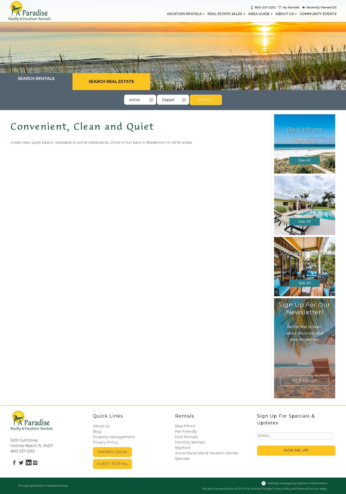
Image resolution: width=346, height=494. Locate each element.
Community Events (318, 14)
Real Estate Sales (224, 14)
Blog (97, 431)
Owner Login (112, 452)
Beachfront (185, 426)
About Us (285, 14)
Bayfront (183, 448)
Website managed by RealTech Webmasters (297, 483)
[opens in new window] (14, 462)
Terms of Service (308, 488)
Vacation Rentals (184, 14)
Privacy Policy (105, 442)
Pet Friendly (186, 431)
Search (206, 100)
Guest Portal (112, 464)
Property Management (114, 437)
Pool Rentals (186, 437)
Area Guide (259, 14)
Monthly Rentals (190, 442)
